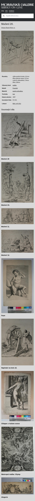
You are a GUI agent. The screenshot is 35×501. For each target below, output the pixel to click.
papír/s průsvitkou (18, 91)
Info (6, 11)
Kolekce (11, 11)
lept (14, 94)
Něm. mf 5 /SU (17, 103)
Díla (2, 11)
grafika (15, 85)
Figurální (15, 88)
